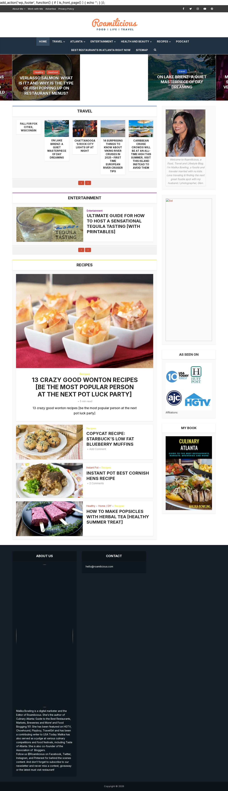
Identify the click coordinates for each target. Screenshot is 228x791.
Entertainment (101, 41)
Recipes (162, 41)
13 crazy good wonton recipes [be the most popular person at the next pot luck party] (85, 387)
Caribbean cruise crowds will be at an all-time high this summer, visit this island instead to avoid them (141, 154)
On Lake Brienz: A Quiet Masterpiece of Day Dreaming (182, 82)
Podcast (182, 41)
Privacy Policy (66, 8)
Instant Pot (92, 467)
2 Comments (96, 483)
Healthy (39, 72)
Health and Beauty (135, 41)
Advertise (50, 8)
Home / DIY (105, 505)
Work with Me (35, 8)
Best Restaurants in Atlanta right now (101, 50)
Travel (57, 41)
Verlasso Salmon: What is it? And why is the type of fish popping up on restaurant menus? (46, 86)
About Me (17, 8)
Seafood (53, 72)
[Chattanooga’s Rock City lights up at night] (85, 128)
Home (43, 41)
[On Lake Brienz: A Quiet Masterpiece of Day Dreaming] (57, 128)
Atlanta (76, 41)
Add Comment (97, 448)
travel (182, 71)
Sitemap (142, 50)
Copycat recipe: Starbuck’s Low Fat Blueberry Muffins (110, 439)
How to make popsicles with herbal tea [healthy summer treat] (117, 517)
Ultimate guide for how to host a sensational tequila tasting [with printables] (116, 223)
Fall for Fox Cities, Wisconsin (28, 127)
